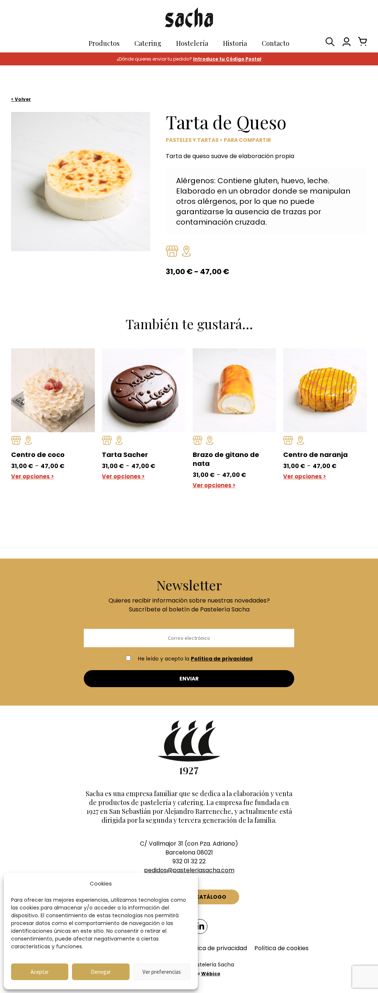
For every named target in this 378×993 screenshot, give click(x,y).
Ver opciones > (32, 476)
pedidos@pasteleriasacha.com (189, 870)
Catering (147, 43)
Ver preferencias (161, 971)
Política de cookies (281, 948)
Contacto (275, 43)
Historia (235, 43)
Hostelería (192, 43)
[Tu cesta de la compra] (360, 43)
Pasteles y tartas (192, 140)
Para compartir (247, 140)
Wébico (210, 973)
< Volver (21, 99)
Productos (104, 43)
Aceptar (40, 971)
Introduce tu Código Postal (227, 59)
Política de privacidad (221, 658)
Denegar (101, 971)
